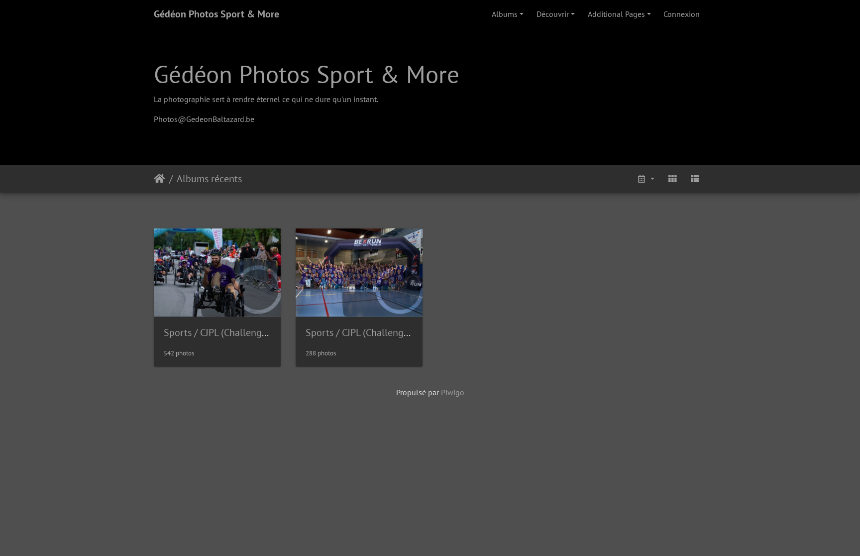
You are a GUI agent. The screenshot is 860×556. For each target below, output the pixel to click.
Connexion (681, 14)
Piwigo (452, 392)
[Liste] (694, 179)
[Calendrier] (645, 179)
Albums (505, 14)
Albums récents (209, 178)
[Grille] (672, 179)
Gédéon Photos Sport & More (216, 13)
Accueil (159, 178)
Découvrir (553, 14)
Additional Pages (616, 14)
